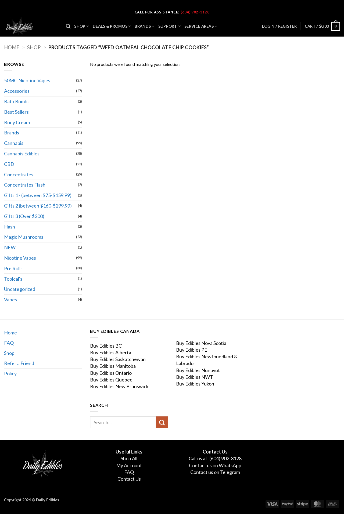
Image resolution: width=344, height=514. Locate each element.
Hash (9, 227)
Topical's (13, 279)
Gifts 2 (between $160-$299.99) (38, 206)
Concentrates (18, 174)
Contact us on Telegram (215, 472)
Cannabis (13, 143)
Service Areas (199, 26)
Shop (79, 26)
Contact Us (129, 479)
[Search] (68, 26)
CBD (9, 164)
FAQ (9, 343)
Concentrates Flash (24, 185)
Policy (10, 373)
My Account (129, 465)
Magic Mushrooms (23, 237)
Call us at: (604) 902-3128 (215, 458)
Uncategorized (19, 289)
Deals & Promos (110, 26)
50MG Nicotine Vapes (27, 80)
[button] (322, 26)
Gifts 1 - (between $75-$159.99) (37, 195)
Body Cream (17, 122)
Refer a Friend (19, 363)
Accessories (17, 91)
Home (11, 47)
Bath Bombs (17, 101)
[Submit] (162, 422)
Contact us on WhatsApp (215, 465)
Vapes (10, 299)
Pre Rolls (13, 268)
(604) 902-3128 (195, 12)
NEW (10, 247)
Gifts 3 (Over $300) (24, 216)
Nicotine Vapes (20, 258)
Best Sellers (16, 112)
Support (167, 26)
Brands (143, 26)
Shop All (129, 458)
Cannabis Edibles (22, 153)
